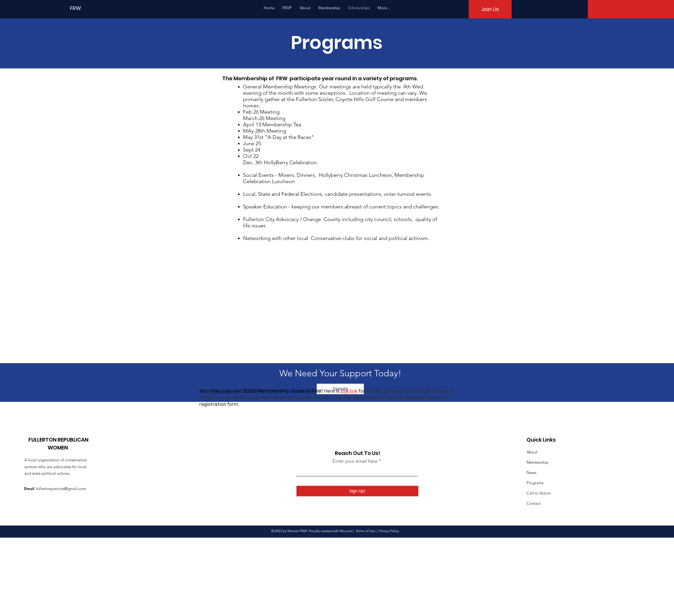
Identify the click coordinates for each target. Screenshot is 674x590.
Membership (537, 462)
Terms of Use (365, 531)
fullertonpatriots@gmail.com (61, 488)
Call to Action (539, 493)
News (531, 472)
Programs (535, 482)
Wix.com (346, 531)
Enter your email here (355, 461)
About (532, 451)
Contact (534, 503)
